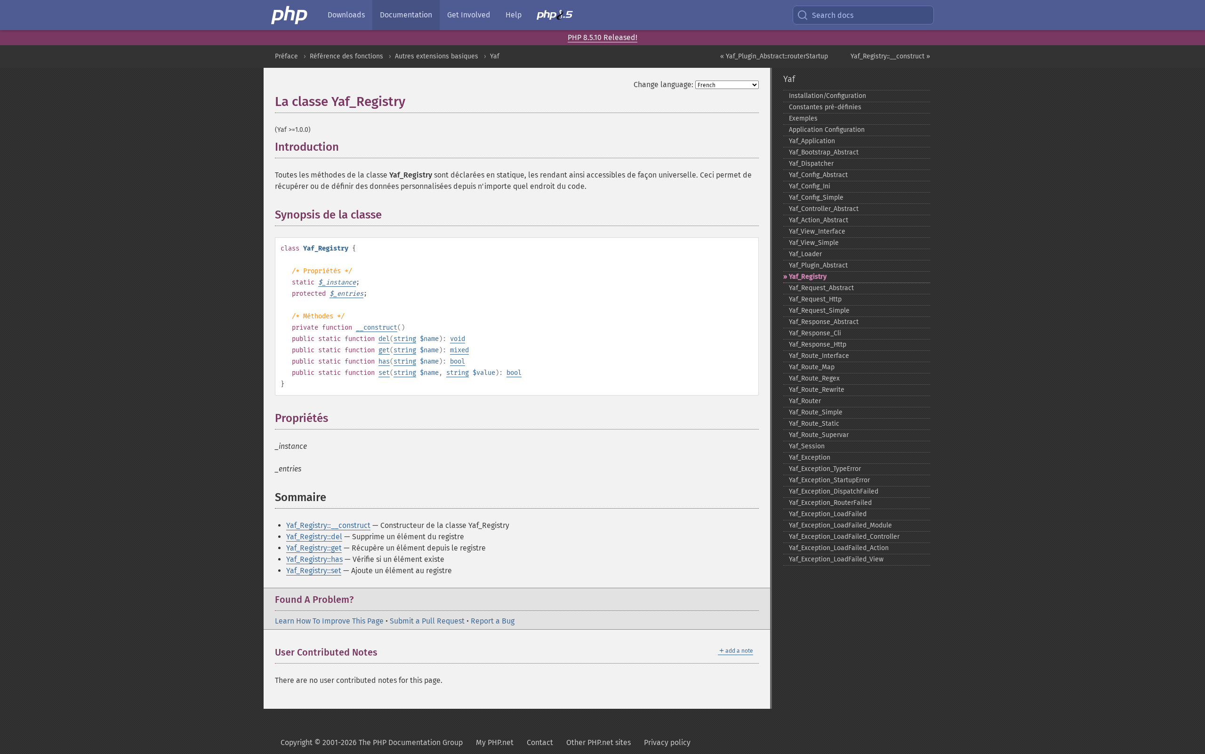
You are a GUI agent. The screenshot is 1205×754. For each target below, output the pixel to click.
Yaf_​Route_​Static (814, 424)
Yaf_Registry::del (314, 536)
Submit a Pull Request (427, 620)
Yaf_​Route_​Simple (816, 412)
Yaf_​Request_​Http (815, 299)
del (384, 339)
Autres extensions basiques (436, 56)
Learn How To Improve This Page (329, 620)
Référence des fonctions (346, 56)
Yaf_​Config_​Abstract (818, 175)
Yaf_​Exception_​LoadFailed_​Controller (844, 537)
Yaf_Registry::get (314, 547)
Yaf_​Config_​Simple (816, 198)
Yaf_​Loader (805, 254)
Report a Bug (492, 620)
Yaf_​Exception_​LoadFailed (828, 514)
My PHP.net (495, 742)
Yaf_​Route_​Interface (819, 356)
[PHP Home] (290, 15)
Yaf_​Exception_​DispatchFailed (833, 491)
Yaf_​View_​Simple (814, 243)
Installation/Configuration (827, 96)
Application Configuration (827, 130)
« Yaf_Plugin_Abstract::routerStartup (774, 56)
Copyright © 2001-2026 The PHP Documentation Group (372, 742)
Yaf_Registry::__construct (328, 525)
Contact (540, 742)
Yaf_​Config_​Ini (809, 186)
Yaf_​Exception (809, 458)
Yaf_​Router (805, 401)
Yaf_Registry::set (313, 570)
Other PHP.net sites (598, 742)
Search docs (832, 15)
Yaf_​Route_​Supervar (819, 435)
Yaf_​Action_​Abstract (818, 220)
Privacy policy (667, 742)
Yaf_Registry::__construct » (890, 56)
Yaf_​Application (812, 141)
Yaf (494, 56)
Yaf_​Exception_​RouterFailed (830, 503)
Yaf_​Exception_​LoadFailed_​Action (839, 548)
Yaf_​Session (807, 446)
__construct (376, 328)
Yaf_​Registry (808, 277)
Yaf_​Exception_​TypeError (825, 469)
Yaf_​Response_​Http (817, 345)
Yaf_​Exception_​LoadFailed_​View (836, 559)
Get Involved (468, 14)
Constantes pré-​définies (825, 107)
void (457, 339)
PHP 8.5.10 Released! (602, 37)
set (384, 373)
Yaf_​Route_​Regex (814, 378)
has (384, 361)
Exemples (803, 118)
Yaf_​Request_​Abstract (821, 288)
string (405, 339)
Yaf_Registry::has (314, 559)
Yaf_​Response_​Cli (815, 333)
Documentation (406, 14)
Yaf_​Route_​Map (812, 367)
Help (514, 14)
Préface (286, 56)
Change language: (663, 84)
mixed (459, 350)
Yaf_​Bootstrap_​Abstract (824, 152)
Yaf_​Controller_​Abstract (824, 209)
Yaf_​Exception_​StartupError (829, 480)
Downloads (346, 14)
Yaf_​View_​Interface (817, 231)
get (384, 350)
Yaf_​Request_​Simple (819, 311)
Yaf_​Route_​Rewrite (816, 390)
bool (457, 361)
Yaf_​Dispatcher (811, 164)
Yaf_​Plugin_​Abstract (818, 265)
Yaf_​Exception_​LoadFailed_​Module (840, 525)
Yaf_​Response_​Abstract (824, 322)
